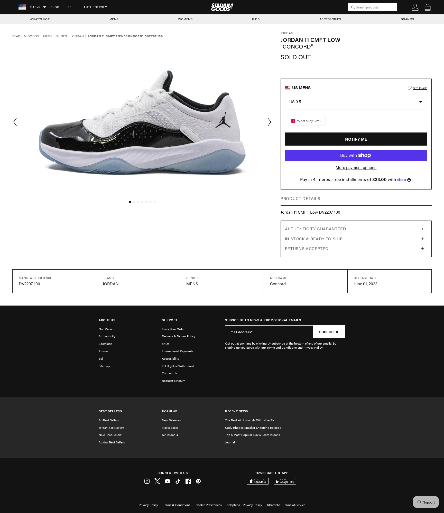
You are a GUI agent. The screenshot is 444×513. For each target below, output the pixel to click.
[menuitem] (54, 7)
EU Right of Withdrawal (178, 366)
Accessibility (170, 358)
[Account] (415, 7)
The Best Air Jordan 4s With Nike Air (249, 420)
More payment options (356, 167)
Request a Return (174, 380)
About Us (107, 320)
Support (170, 320)
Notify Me (356, 139)
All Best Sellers (109, 420)
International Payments (177, 351)
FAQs (165, 343)
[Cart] (427, 7)
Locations (105, 343)
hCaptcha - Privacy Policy (244, 504)
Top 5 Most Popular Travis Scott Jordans (252, 434)
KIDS (256, 19)
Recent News (236, 411)
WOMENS (185, 19)
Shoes (61, 36)
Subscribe (329, 331)
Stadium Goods (25, 36)
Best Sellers (110, 411)
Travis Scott (170, 427)
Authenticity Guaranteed (315, 229)
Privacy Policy (148, 504)
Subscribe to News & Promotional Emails (263, 320)
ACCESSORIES (330, 19)
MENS (113, 19)
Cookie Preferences (209, 504)
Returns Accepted (307, 248)
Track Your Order (173, 329)
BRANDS (407, 19)
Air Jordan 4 (170, 434)
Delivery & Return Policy (178, 336)
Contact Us (169, 373)
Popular (170, 411)
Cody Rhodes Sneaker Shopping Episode (253, 427)
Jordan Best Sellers (111, 427)
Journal (103, 351)
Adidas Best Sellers (112, 442)
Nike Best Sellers (110, 434)
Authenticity (95, 7)
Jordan (77, 36)
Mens (47, 36)
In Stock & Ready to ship (314, 239)
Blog (54, 7)
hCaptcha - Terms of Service (286, 504)
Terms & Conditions (176, 504)
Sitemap (104, 366)
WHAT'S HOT (40, 19)
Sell (71, 7)
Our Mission (107, 329)
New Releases (171, 420)
